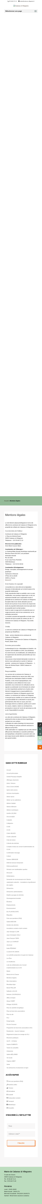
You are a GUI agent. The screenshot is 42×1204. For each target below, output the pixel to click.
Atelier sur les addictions (14, 800)
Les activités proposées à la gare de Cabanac (20, 955)
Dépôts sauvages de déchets (15, 895)
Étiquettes (9, 915)
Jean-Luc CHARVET (13, 941)
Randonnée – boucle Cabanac (16, 1031)
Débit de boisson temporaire (15, 863)
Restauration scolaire (14, 1098)
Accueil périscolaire (12, 773)
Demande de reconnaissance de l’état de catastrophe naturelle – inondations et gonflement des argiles (21, 882)
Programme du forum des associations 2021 (19, 1028)
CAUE (8, 826)
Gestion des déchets (13, 925)
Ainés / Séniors (11, 783)
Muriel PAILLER (11, 988)
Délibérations (10, 876)
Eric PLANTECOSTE (13, 911)
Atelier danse (10, 796)
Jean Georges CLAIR (13, 931)
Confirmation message (13, 853)
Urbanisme (10, 1051)
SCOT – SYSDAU (12, 1041)
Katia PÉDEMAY (11, 948)
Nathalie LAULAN (12, 991)
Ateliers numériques (12, 810)
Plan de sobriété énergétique (15, 1008)
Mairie (8, 971)
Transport (11, 1101)
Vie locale (9, 1058)
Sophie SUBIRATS (12, 1044)
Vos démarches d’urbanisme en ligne (17, 1068)
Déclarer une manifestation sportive (17, 869)
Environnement (11, 908)
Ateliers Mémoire (11, 806)
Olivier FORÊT (11, 1001)
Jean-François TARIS (13, 938)
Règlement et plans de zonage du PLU (18, 1034)
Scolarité (10, 1094)
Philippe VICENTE (12, 1004)
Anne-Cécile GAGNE (13, 786)
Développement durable (14, 898)
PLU (8, 1018)
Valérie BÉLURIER (12, 1054)
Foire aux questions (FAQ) (14, 918)
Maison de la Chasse (13, 974)
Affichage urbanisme (13, 780)
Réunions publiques (12, 1038)
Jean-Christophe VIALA (13, 935)
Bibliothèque (12, 1104)
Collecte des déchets (13, 843)
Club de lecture (11, 840)
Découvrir (9, 873)
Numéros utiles (12, 1084)
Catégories (10, 823)
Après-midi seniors (12, 790)
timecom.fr (8, 580)
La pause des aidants (13, 951)
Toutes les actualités (12, 1048)
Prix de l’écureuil (11, 1024)
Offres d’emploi (11, 998)
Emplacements (11, 905)
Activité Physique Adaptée (14, 776)
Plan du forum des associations (16, 1011)
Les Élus (9, 958)
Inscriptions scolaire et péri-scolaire (17, 928)
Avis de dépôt (11, 816)
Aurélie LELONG (11, 813)
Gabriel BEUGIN (11, 921)
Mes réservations (12, 981)
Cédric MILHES (11, 833)
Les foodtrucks (11, 961)
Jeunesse (9, 945)
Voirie (8, 1064)
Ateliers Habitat (11, 803)
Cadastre (9, 820)
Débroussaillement (12, 866)
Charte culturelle (11, 836)
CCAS (8, 830)
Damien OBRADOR (12, 859)
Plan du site (10, 1014)
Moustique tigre (11, 984)
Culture (9, 856)
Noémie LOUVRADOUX (14, 994)
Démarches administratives (15, 891)
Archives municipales (13, 793)
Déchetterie (11, 1091)
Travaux (10, 1088)
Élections (9, 901)
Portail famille (11, 1021)
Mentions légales (12, 978)
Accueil (6, 501)
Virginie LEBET (11, 1061)
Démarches (10, 888)
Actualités (11, 1108)
